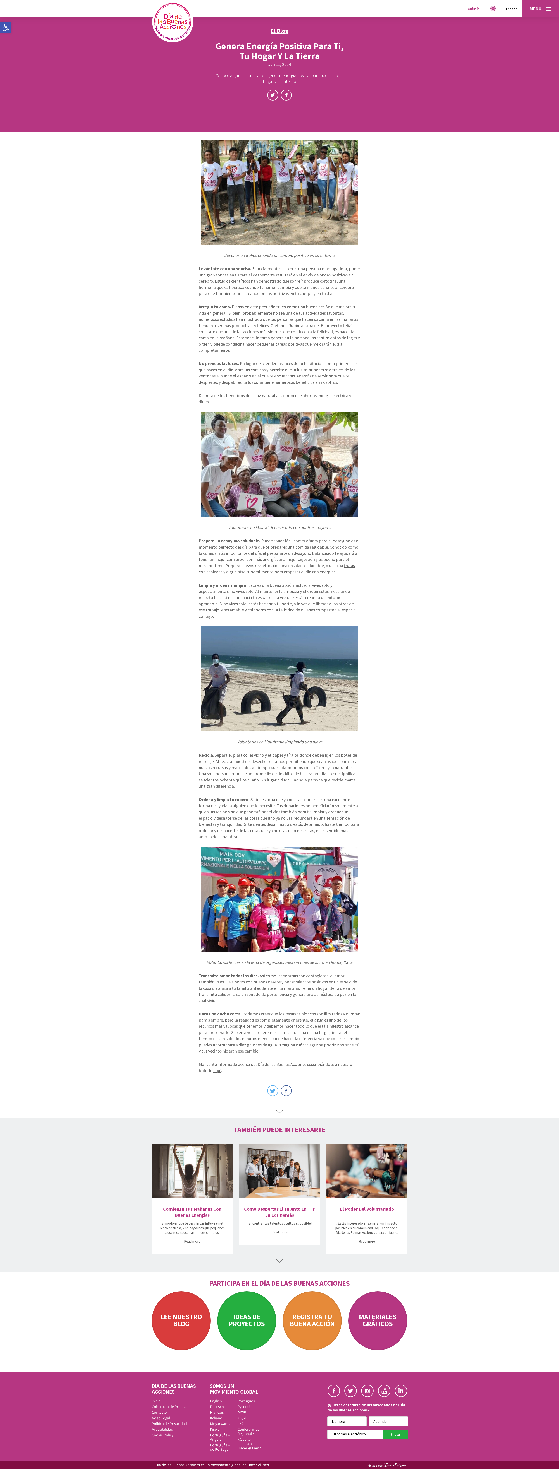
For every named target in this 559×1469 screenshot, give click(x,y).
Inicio (156, 1401)
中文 (241, 1423)
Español (512, 9)
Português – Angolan (220, 1437)
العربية (242, 1418)
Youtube (384, 1391)
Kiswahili (217, 1429)
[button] (5, 27)
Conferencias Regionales (248, 1431)
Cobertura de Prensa (169, 1406)
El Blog (279, 30)
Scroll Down (279, 1111)
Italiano (216, 1418)
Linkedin (401, 1391)
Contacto (159, 1412)
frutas (349, 565)
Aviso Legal (161, 1418)
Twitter (272, 95)
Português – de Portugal (220, 1447)
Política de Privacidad (169, 1423)
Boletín (474, 8)
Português (246, 1401)
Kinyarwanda (220, 1423)
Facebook (286, 95)
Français (217, 1412)
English (216, 1401)
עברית (242, 1412)
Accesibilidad (162, 1429)
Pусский (244, 1406)
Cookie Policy (162, 1435)
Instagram (367, 1391)
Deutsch (217, 1406)
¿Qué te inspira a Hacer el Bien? (249, 1443)
